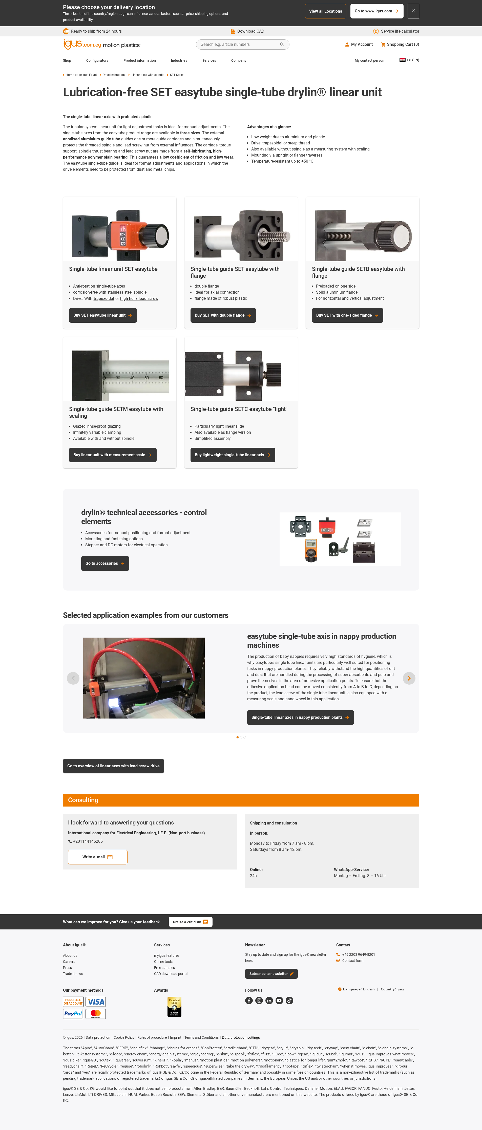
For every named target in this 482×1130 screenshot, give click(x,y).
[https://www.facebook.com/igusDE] (249, 1000)
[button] (237, 737)
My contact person (369, 60)
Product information (139, 60)
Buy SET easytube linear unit (99, 315)
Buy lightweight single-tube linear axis (229, 454)
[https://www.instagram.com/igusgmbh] (259, 1000)
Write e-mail (93, 857)
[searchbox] (238, 44)
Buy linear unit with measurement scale (109, 454)
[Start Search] (282, 44)
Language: (359, 989)
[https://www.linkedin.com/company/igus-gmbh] (269, 1000)
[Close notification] (413, 11)
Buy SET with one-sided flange (344, 315)
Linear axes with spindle (148, 75)
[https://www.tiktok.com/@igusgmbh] (289, 1000)
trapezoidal (104, 298)
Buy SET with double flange (220, 315)
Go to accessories (102, 563)
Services (209, 60)
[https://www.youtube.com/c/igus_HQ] (279, 1000)
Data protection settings (241, 1037)
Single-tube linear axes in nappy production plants (256, 717)
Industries (179, 60)
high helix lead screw (139, 298)
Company (238, 60)
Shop (67, 60)
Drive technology (114, 75)
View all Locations (325, 11)
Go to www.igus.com (373, 11)
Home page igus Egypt (81, 75)
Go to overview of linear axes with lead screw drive (113, 766)
